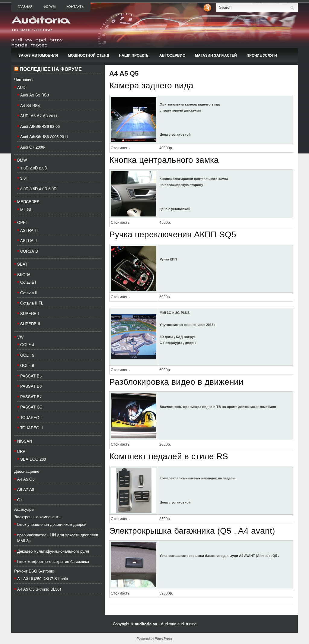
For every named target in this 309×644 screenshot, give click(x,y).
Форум (49, 6)
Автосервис (172, 55)
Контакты (75, 6)
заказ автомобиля (38, 55)
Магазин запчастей (216, 55)
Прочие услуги (262, 55)
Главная (25, 6)
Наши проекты (134, 55)
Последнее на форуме (51, 69)
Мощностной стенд (88, 55)
